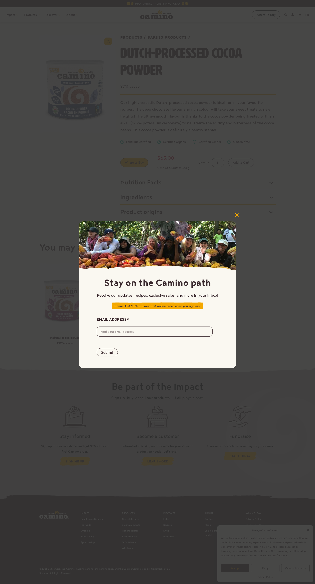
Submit (107, 352)
